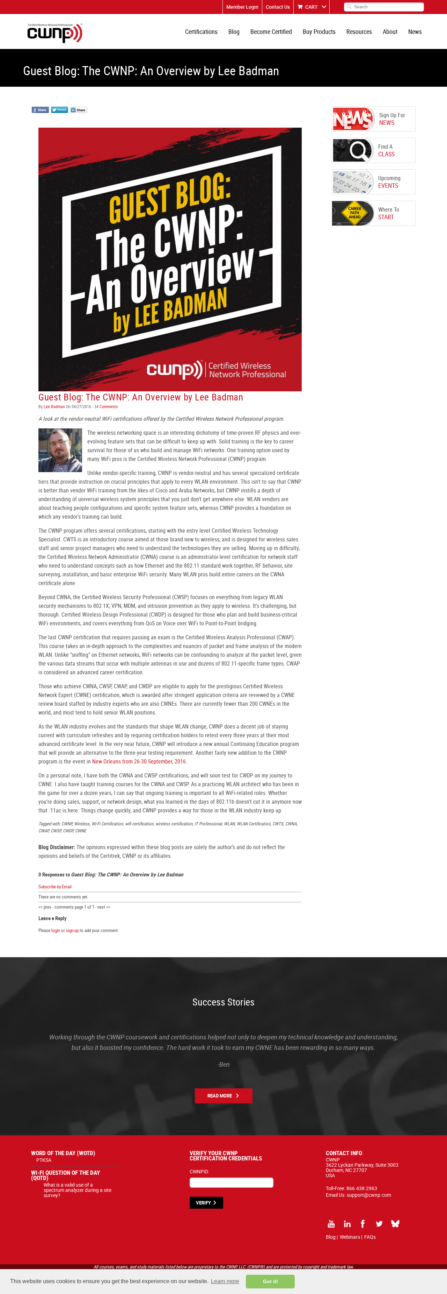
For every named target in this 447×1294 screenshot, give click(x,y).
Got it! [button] (270, 1281)
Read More (219, 1096)
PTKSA (43, 1160)
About (390, 31)
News (415, 31)
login (55, 930)
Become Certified (271, 31)
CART (311, 6)
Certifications (201, 31)
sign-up (72, 930)
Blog (234, 31)
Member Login (242, 6)
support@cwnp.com (369, 1195)
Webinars (350, 1236)
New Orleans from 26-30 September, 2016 (138, 761)
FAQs (370, 1236)
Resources (359, 31)
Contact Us (278, 6)
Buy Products (319, 31)
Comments (108, 406)
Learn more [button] (225, 1281)
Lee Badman (54, 406)
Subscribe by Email (55, 886)
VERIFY (203, 1203)
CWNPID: (199, 1171)
